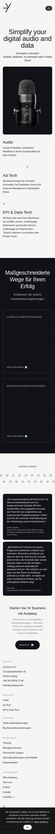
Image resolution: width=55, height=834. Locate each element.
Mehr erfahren (41, 821)
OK (27, 827)
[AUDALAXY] (7, 8)
